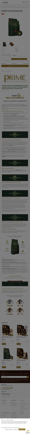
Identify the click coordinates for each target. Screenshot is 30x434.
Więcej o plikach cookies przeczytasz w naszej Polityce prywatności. (10, 427)
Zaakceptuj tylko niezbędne (8, 429)
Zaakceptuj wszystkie (22, 429)
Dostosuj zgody (16, 429)
